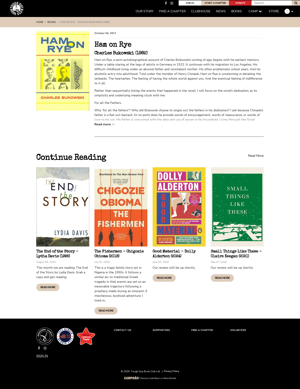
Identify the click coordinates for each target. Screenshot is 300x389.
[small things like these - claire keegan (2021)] (237, 207)
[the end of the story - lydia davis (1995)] (62, 207)
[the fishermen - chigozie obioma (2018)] (120, 207)
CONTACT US (122, 330)
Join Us (190, 3)
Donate (240, 3)
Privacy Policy (171, 371)
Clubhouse (200, 11)
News (221, 11)
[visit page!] (166, 3)
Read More (256, 156)
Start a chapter (215, 3)
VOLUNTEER (238, 330)
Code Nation (154, 378)
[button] (290, 11)
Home (39, 22)
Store (274, 11)
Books (237, 11)
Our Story (145, 11)
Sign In (42, 356)
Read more (47, 287)
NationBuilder (170, 378)
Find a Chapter (172, 11)
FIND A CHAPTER (202, 330)
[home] (17, 8)
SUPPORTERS (161, 330)
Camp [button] (254, 11)
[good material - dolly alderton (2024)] (179, 207)
